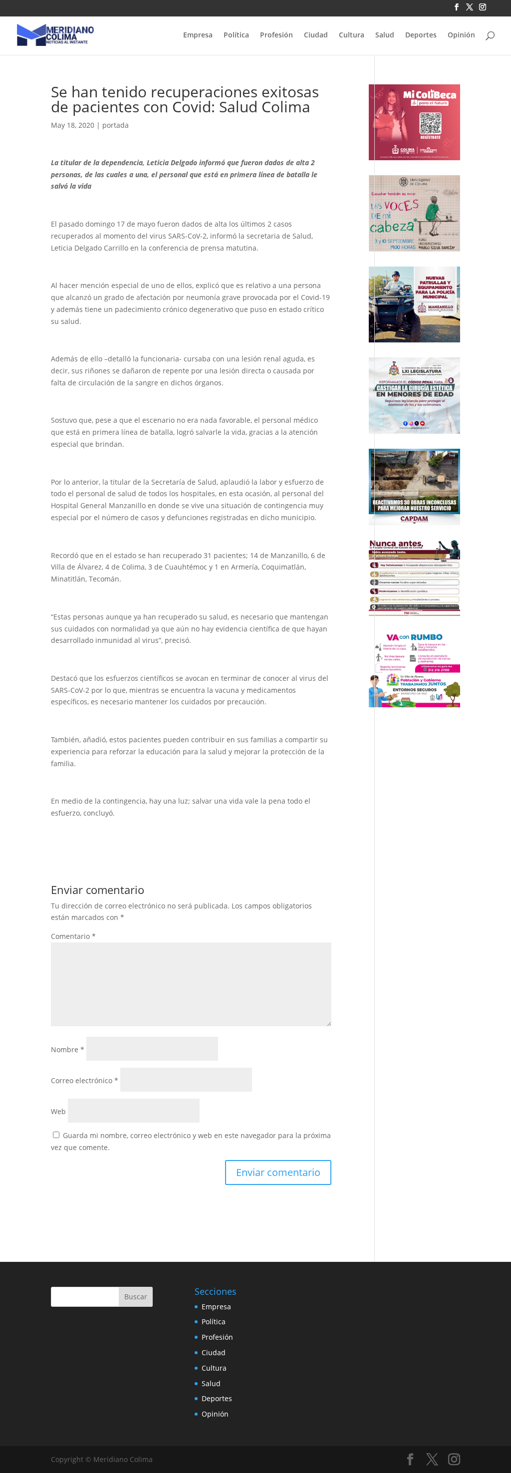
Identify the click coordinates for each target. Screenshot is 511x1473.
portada (115, 125)
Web (58, 1111)
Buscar (135, 1296)
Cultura (351, 35)
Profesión (276, 35)
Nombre (67, 1049)
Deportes (421, 35)
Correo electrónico (84, 1080)
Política (236, 35)
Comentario (73, 936)
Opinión (461, 35)
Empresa (198, 35)
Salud (384, 35)
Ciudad (316, 35)
